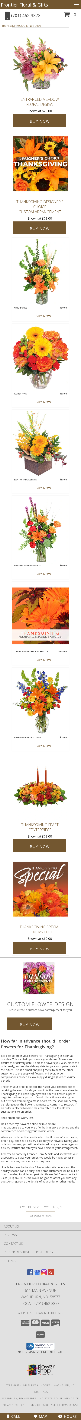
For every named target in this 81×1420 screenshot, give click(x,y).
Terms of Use (69, 1405)
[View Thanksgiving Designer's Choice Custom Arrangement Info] (40, 164)
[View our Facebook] (30, 1274)
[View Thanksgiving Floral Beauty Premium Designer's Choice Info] (40, 616)
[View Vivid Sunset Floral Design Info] (40, 272)
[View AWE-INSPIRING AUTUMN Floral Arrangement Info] (40, 702)
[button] (70, 16)
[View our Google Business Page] (37, 1274)
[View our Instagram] (44, 1274)
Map (42, 1416)
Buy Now (40, 121)
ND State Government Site (59, 1398)
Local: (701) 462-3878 (40, 1303)
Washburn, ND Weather (19, 1398)
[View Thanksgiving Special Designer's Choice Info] (40, 889)
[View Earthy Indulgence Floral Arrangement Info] (40, 444)
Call (14, 1416)
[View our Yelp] (51, 1274)
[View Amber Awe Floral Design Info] (40, 358)
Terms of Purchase (41, 1405)
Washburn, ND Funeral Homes (28, 1385)
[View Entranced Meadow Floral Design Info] (40, 61)
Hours (69, 1416)
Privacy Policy (13, 1405)
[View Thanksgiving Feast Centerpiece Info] (40, 787)
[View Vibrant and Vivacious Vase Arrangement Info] (40, 530)
